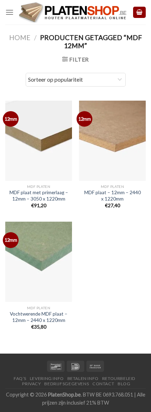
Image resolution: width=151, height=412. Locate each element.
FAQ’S (20, 378)
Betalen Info (83, 378)
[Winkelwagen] (139, 12)
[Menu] (9, 12)
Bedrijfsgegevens (66, 383)
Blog (124, 383)
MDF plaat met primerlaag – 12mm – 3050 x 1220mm (38, 196)
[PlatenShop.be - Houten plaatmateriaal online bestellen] (73, 12)
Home (20, 37)
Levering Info (47, 378)
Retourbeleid (119, 378)
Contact (103, 383)
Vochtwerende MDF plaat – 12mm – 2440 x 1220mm (38, 317)
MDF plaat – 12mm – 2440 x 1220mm (112, 196)
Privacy (31, 383)
